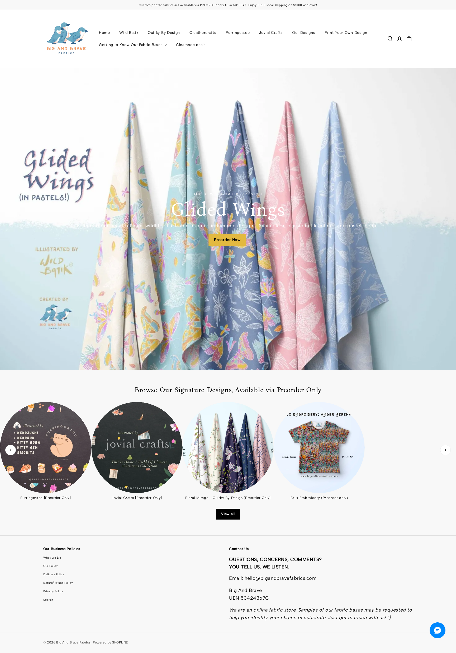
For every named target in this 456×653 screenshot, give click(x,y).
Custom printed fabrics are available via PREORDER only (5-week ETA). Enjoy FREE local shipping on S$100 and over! (228, 5)
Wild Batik (128, 32)
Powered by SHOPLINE (110, 642)
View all (228, 514)
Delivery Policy (53, 574)
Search (48, 599)
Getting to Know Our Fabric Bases (131, 45)
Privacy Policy (53, 591)
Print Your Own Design (346, 32)
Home (104, 32)
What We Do (52, 557)
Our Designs (303, 32)
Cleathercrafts (202, 32)
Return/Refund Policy (58, 583)
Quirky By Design (164, 32)
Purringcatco (238, 32)
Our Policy (50, 566)
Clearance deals (191, 45)
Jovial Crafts (271, 32)
